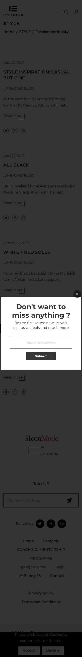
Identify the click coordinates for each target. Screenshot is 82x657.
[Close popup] (77, 294)
